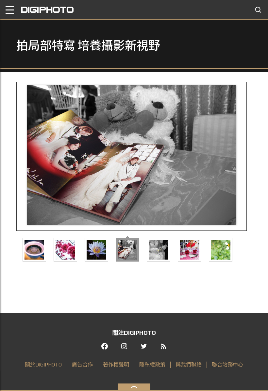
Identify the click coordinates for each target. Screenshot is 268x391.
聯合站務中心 (227, 365)
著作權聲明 (116, 365)
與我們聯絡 (189, 365)
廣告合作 (82, 365)
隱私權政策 (152, 365)
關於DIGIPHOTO (43, 365)
